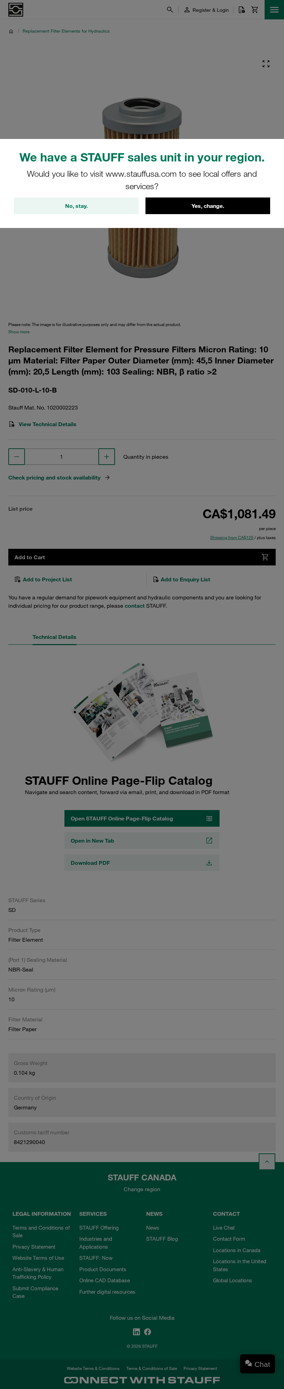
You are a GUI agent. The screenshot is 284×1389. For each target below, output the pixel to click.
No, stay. (76, 205)
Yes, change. (208, 205)
